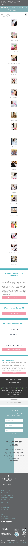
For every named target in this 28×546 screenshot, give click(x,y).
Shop (2, 2)
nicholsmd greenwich (7, 495)
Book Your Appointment (14, 349)
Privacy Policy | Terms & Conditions (14, 394)
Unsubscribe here (14, 396)
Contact (8, 392)
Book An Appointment (10, 2)
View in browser (14, 399)
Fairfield (19, 1)
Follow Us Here (14, 313)
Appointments (5, 507)
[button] (26, 14)
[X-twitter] (12, 522)
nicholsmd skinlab (6, 499)
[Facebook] (10, 522)
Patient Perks (5, 516)
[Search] (25, 4)
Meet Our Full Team (14, 297)
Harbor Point (11, 1)
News (2, 514)
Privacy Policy (11, 542)
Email (6, 428)
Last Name (8, 423)
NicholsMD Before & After (15, 390)
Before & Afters (6, 509)
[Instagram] (2, 522)
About (3, 505)
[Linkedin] (8, 522)
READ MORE (14, 372)
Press (22, 390)
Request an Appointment (16, 392)
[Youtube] (4, 522)
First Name (8, 418)
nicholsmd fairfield (7, 497)
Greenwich (4, 1)
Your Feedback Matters (8, 518)
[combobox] (13, 4)
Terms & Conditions (21, 542)
